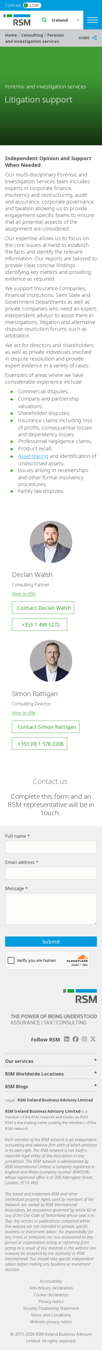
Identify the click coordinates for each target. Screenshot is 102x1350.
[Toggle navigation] (92, 20)
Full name (15, 836)
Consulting (32, 35)
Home (11, 35)
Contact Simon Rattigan (47, 726)
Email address (20, 862)
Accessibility (51, 1281)
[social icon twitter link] (93, 1039)
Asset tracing (33, 456)
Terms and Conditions (51, 1315)
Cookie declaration (51, 1294)
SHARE (84, 37)
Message (14, 888)
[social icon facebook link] (75, 1039)
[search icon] (44, 20)
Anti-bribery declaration (51, 1288)
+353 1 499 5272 (41, 624)
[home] (20, 19)
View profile (23, 594)
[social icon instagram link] (84, 1039)
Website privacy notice (51, 1321)
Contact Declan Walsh (44, 607)
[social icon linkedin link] (66, 1039)
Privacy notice (51, 1301)
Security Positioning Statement (51, 1308)
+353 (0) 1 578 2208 (40, 743)
